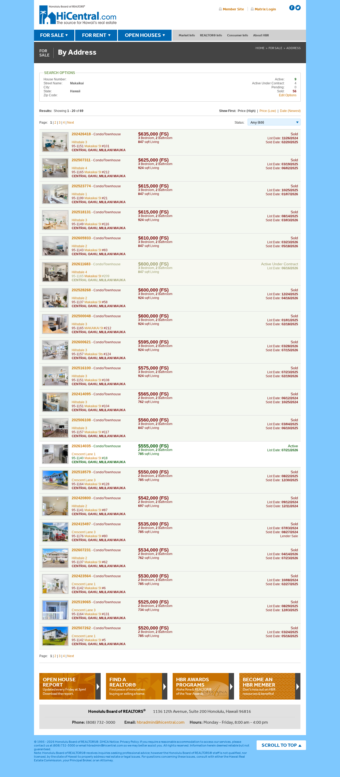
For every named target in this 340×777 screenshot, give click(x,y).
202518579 (81, 472)
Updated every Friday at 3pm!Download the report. (64, 686)
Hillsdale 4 (79, 168)
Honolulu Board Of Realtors (78, 14)
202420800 (81, 498)
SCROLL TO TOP (279, 745)
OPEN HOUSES (143, 35)
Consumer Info (237, 35)
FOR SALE (52, 35)
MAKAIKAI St (93, 328)
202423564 (81, 576)
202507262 (81, 628)
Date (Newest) (290, 111)
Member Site (233, 9)
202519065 (81, 602)
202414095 (81, 394)
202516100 (81, 368)
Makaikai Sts (93, 354)
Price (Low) (268, 111)
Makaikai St (92, 146)
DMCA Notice (109, 742)
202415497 (81, 524)
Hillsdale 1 (79, 194)
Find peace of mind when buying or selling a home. (127, 686)
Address (293, 48)
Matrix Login (265, 9)
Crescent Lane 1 (84, 454)
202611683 (81, 264)
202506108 (81, 420)
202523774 (81, 186)
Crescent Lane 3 (84, 480)
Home (260, 48)
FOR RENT (94, 35)
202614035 (81, 446)
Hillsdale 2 (79, 246)
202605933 (81, 238)
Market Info (187, 35)
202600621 (81, 342)
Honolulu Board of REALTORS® (77, 742)
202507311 (81, 160)
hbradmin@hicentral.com (161, 722)
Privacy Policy (129, 742)
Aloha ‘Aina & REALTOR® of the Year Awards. (194, 686)
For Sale (275, 48)
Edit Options (287, 95)
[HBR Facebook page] (292, 7)
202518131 (81, 212)
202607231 (81, 550)
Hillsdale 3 (79, 142)
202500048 (81, 316)
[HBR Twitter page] (298, 7)
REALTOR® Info (211, 35)
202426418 (81, 134)
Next (70, 122)
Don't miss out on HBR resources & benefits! (259, 686)
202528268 (81, 290)
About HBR (261, 35)
